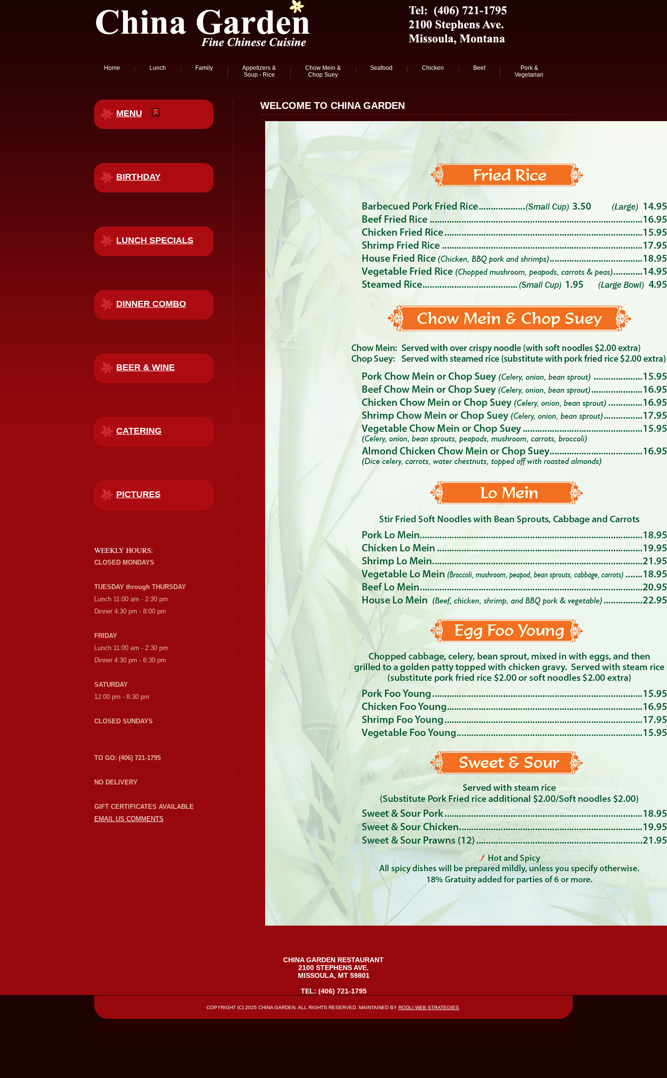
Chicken (433, 67)
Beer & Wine (145, 367)
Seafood (381, 67)
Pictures (138, 494)
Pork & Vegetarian (529, 71)
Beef (479, 67)
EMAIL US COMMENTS (129, 819)
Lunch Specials (154, 240)
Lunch (157, 67)
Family (204, 67)
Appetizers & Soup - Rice (259, 71)
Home (112, 67)
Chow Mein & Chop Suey (323, 71)
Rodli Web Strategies (428, 1007)
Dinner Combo (151, 304)
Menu (129, 113)
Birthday (138, 177)
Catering (139, 431)
